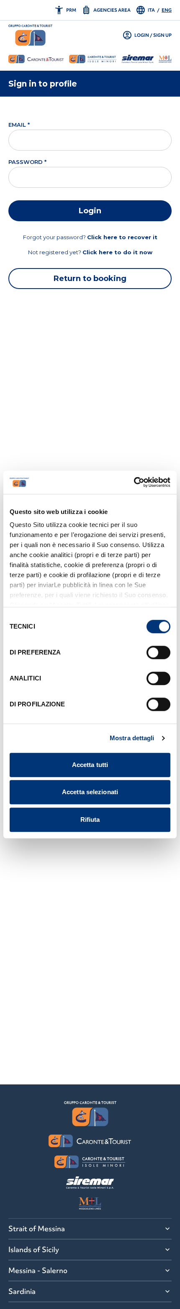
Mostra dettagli (132, 737)
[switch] (158, 652)
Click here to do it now (117, 252)
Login (90, 210)
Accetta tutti (90, 764)
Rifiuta (90, 819)
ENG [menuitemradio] (167, 10)
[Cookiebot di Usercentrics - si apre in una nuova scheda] (133, 482)
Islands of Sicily (33, 1249)
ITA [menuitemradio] (151, 10)
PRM (65, 10)
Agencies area (106, 10)
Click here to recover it (122, 237)
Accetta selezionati (90, 791)
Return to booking (90, 278)
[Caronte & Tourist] (30, 35)
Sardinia (22, 1291)
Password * (27, 162)
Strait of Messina (36, 1228)
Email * (19, 124)
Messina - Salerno (37, 1270)
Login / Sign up (147, 35)
